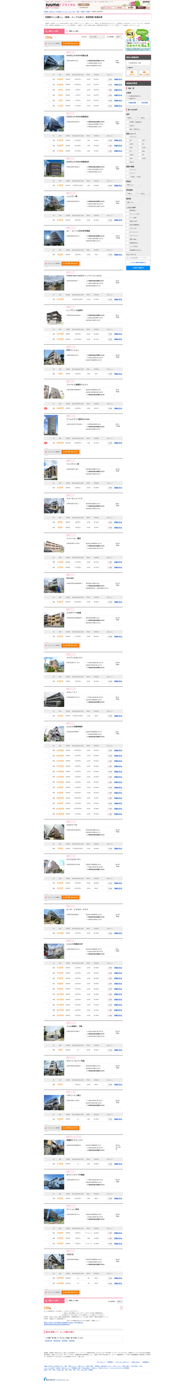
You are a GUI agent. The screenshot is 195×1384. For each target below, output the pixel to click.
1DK (143, 140)
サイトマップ (101, 1362)
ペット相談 (133, 217)
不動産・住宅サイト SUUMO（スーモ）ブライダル (59, 11)
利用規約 (110, 1362)
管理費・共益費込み (136, 122)
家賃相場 (97, 1366)
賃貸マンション (72, 1366)
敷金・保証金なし (135, 129)
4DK (131, 158)
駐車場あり (133, 210)
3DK (143, 151)
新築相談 (90, 1369)
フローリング (134, 235)
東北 (50, 1369)
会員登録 (130, 8)
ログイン (141, 8)
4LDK (144, 158)
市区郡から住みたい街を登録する (73, 1322)
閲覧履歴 (119, 8)
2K (143, 144)
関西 (70, 1369)
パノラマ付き (134, 246)
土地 (140, 1366)
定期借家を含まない (136, 250)
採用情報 (145, 1362)
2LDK (144, 147)
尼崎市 (88, 11)
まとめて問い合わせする (70, 43)
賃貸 (78, 11)
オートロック (134, 232)
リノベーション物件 (49, 1368)
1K (130, 140)
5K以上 (132, 162)
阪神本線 (64, 1340)
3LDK (131, 155)
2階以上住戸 (133, 221)
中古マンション (117, 1366)
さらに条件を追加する (139, 262)
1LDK (131, 144)
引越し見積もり (86, 1368)
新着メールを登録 (144, 73)
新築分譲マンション (106, 1366)
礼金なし (132, 125)
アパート (132, 173)
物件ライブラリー (103, 1368)
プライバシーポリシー (122, 1362)
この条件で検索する (138, 268)
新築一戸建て (126, 1366)
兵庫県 (83, 11)
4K (143, 155)
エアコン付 (133, 228)
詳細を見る (118, 79)
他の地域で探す (83, 7)
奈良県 (58, 1324)
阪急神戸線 (48, 1340)
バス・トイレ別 (134, 214)
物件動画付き (134, 243)
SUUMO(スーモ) (146, 2)
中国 (78, 1369)
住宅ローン (95, 1368)
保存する (132, 73)
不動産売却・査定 (76, 1368)
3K (130, 151)
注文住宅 (58, 1368)
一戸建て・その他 (135, 177)
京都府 (50, 1324)
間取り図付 (133, 239)
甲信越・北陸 (60, 1369)
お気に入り (109, 8)
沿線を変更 (132, 103)
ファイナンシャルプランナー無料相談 (119, 1368)
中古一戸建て (134, 1366)
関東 (54, 1369)
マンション (133, 169)
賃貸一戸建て (89, 1366)
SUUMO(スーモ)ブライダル (60, 5)
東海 (66, 1369)
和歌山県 (67, 1324)
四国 (74, 1369)
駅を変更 (145, 103)
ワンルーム (133, 137)
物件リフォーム (66, 1368)
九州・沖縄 (84, 1369)
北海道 (45, 1369)
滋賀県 (46, 1324)
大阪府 (54, 1324)
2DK (131, 147)
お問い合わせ (136, 1362)
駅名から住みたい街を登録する (53, 1322)
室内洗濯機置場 (134, 225)
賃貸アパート (81, 1366)
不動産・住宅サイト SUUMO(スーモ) (53, 1366)
